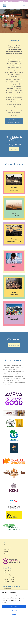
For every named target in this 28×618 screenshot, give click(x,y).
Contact (6, 554)
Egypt (14, 267)
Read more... (7, 25)
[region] (14, 604)
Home (5, 544)
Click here (14, 149)
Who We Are (7, 549)
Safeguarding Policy (9, 577)
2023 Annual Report (9, 579)
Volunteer (6, 572)
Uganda (14, 239)
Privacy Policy (7, 575)
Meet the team (14, 345)
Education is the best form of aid (9, 18)
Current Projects (8, 547)
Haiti (14, 292)
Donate (6, 551)
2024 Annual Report (9, 581)
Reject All (14, 614)
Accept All (14, 606)
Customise (14, 610)
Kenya (14, 213)
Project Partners (8, 570)
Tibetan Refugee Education (14, 318)
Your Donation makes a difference (14, 121)
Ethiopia (14, 188)
